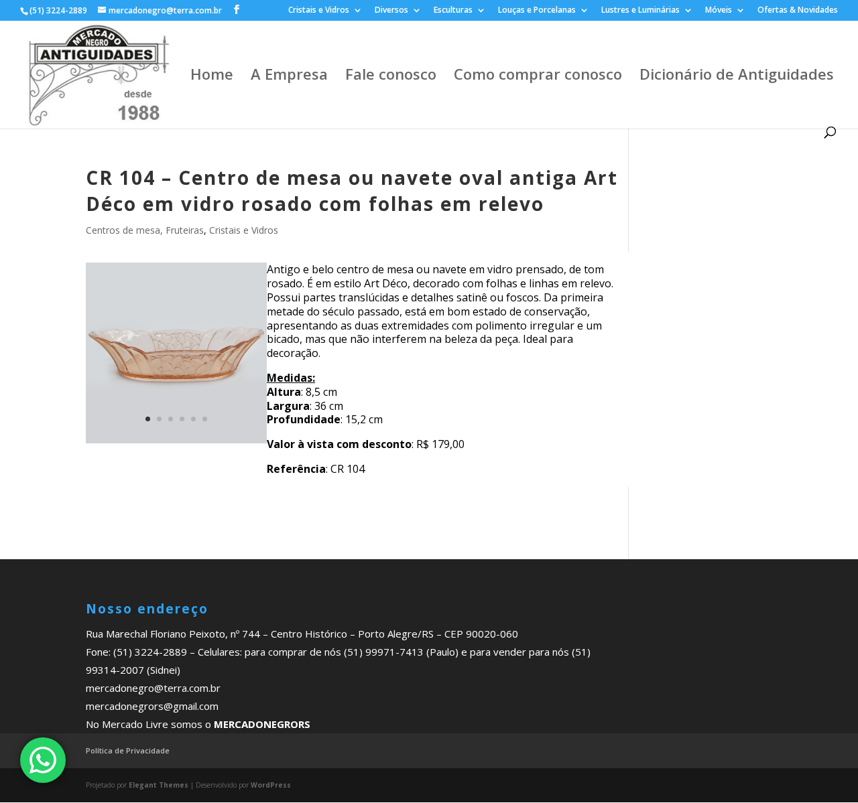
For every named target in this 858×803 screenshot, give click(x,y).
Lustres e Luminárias (640, 10)
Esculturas (453, 10)
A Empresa (289, 76)
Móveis (718, 10)
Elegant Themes (158, 785)
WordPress (271, 785)
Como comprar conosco (538, 76)
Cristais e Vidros (318, 10)
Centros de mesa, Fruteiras (145, 230)
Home (211, 76)
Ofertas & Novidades (797, 10)
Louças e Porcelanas (537, 10)
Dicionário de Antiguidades (736, 76)
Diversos (391, 10)
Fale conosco (390, 76)
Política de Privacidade (128, 750)
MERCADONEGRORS (262, 724)
